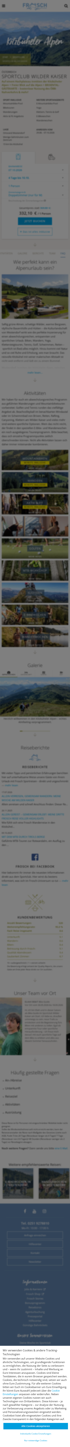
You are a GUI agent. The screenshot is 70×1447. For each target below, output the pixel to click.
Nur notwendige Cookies (35, 1440)
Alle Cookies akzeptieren (35, 1426)
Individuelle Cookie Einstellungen (35, 1433)
